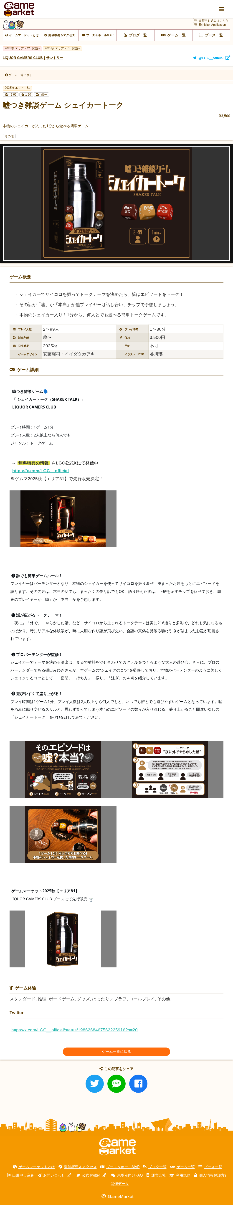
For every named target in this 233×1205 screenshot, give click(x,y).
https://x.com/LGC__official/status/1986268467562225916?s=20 (74, 1029)
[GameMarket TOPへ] (117, 1147)
